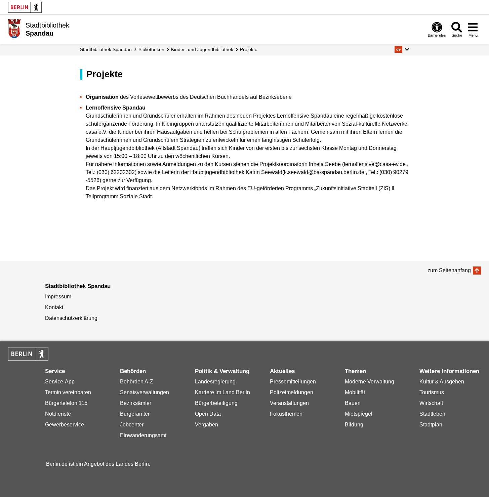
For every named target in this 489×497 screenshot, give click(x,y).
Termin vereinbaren (68, 392)
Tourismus (431, 392)
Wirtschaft (431, 403)
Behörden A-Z (136, 381)
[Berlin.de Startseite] (25, 7)
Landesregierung (215, 381)
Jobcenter (132, 424)
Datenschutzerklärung (71, 318)
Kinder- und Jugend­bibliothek (202, 49)
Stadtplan (430, 424)
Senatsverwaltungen (144, 392)
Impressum (58, 296)
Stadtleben (432, 414)
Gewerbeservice (64, 424)
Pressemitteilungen (293, 381)
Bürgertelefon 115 (66, 403)
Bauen (353, 403)
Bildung (354, 424)
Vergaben (206, 424)
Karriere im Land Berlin (222, 392)
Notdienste (58, 414)
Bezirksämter (135, 403)
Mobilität (355, 392)
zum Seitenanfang (449, 270)
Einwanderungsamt (143, 435)
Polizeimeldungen (291, 392)
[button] (402, 49)
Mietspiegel (358, 414)
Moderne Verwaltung (369, 381)
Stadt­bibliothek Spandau (106, 49)
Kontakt (54, 307)
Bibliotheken (151, 49)
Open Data (208, 414)
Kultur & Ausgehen (441, 381)
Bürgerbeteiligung (216, 403)
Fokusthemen (286, 414)
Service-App (60, 381)
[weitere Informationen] (14, 28)
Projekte (248, 49)
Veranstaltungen (289, 403)
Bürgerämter (135, 414)
